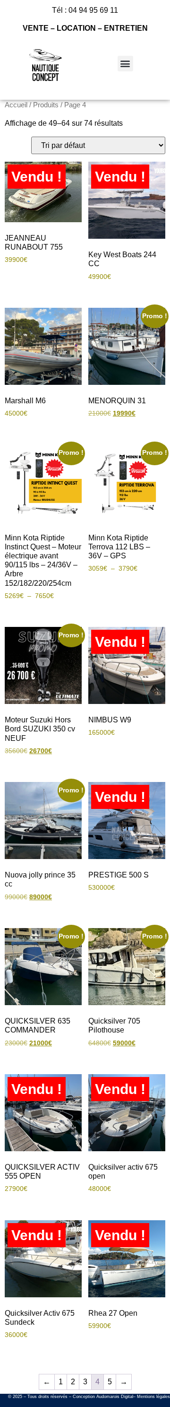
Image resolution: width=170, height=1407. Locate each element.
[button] (125, 63)
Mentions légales (153, 1396)
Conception (84, 1396)
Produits (46, 105)
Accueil (16, 105)
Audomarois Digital (114, 1396)
